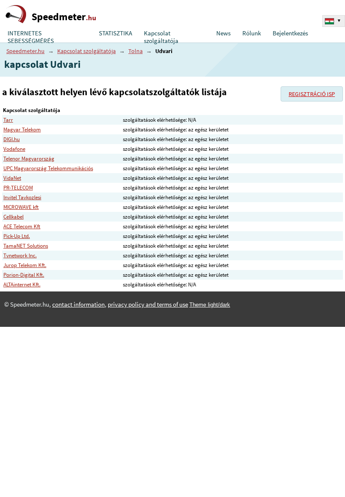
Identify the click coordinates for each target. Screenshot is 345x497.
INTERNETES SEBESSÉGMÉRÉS (31, 37)
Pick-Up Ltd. (16, 236)
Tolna (135, 51)
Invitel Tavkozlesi (22, 197)
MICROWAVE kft (21, 207)
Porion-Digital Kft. (23, 274)
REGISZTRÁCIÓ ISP (312, 94)
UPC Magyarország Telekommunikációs (48, 168)
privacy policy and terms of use (148, 304)
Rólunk (251, 33)
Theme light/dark (209, 305)
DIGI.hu (11, 139)
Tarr (8, 119)
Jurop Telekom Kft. (24, 265)
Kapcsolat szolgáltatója (161, 37)
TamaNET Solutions (25, 245)
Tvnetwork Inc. (20, 255)
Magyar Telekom (22, 129)
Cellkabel (13, 216)
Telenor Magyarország (28, 158)
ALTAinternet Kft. (21, 284)
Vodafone (14, 148)
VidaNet (12, 178)
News (223, 33)
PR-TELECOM (18, 187)
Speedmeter (64, 16)
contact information (78, 304)
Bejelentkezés (290, 33)
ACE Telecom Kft (21, 226)
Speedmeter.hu (25, 51)
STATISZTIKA (115, 33)
